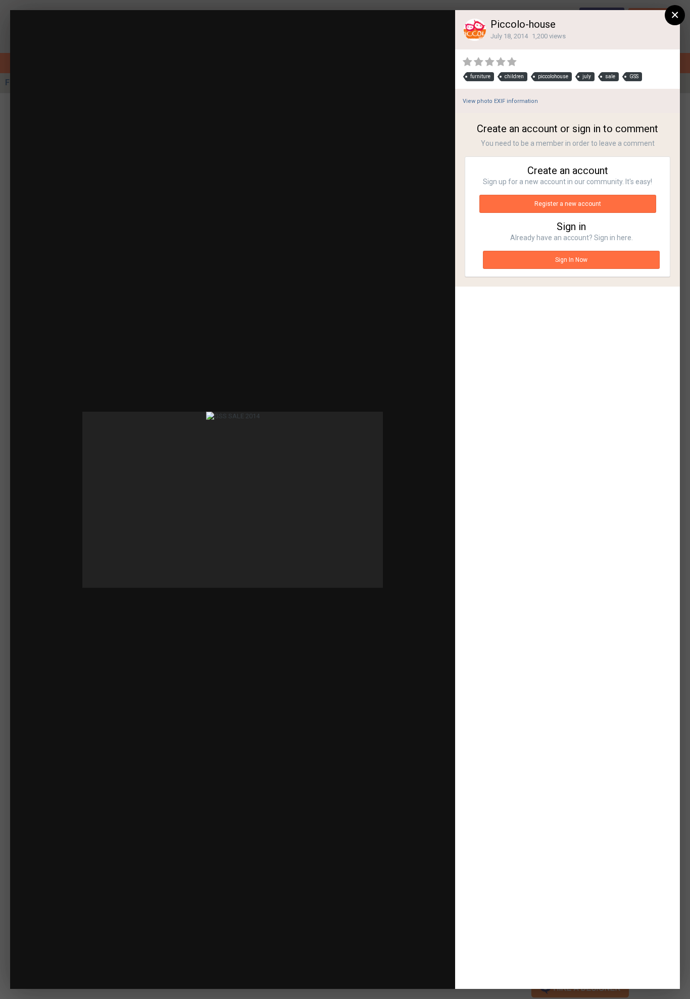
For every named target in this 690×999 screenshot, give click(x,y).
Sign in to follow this (325, 27)
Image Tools (364, 971)
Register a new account (567, 203)
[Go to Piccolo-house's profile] (475, 30)
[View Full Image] (438, 27)
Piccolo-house (523, 24)
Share (423, 971)
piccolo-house (91, 36)
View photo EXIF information (500, 101)
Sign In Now (571, 259)
